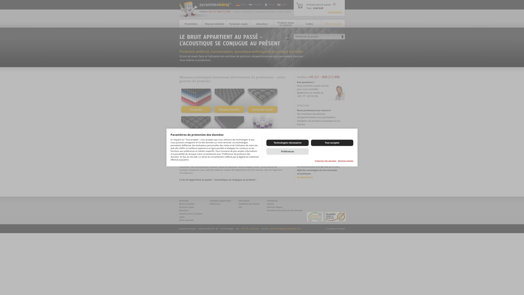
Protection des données (325, 161)
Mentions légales (345, 161)
